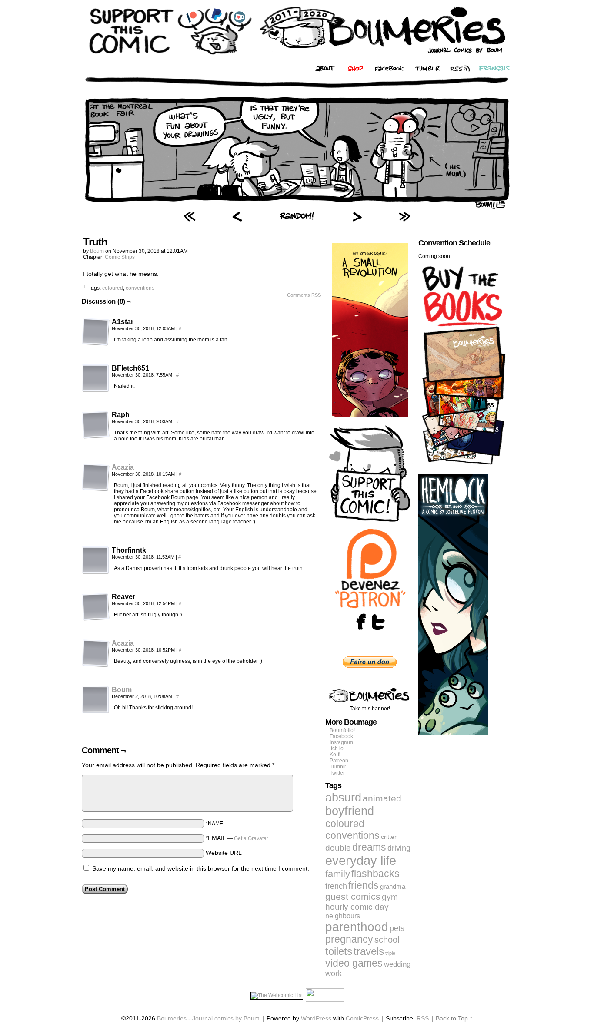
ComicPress (362, 1018)
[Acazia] (96, 489)
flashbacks (375, 873)
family (337, 873)
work (333, 973)
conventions (140, 288)
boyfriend (349, 811)
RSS (423, 1018)
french (336, 886)
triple (390, 953)
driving (398, 848)
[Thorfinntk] (96, 560)
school (386, 939)
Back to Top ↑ (454, 1018)
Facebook (341, 736)
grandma (392, 886)
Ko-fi (335, 755)
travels (369, 951)
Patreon (339, 761)
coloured (112, 288)
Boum (97, 251)
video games (354, 963)
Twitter (337, 773)
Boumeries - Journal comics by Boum (208, 1018)
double (338, 847)
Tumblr (338, 767)
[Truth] (297, 206)
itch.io (337, 748)
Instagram (341, 742)
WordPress (316, 1018)
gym (390, 896)
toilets (338, 951)
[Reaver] (96, 607)
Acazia (123, 467)
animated (382, 798)
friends (363, 885)
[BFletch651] (96, 378)
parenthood (356, 927)
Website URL (224, 852)
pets (397, 928)
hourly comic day (357, 906)
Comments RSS (304, 295)
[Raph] (96, 425)
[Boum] (96, 711)
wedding (397, 964)
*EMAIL (237, 838)
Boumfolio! (342, 730)
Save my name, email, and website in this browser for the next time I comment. (200, 868)
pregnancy (349, 939)
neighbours (342, 916)
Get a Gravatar (251, 838)
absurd (343, 797)
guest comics (352, 896)
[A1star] (96, 332)
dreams (369, 847)
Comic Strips (120, 257)
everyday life (360, 860)
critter (389, 836)
